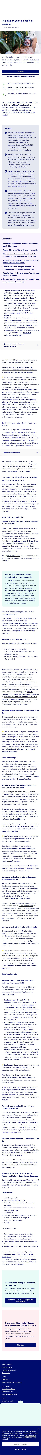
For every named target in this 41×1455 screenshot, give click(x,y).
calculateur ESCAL (13, 556)
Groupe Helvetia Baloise (9, 1394)
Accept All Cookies (20, 1444)
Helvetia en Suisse (7, 1392)
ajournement (26, 471)
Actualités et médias (8, 1389)
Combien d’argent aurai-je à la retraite (18, 372)
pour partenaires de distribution (12, 1382)
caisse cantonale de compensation (19, 849)
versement (14, 471)
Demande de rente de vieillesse (21, 541)
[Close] (39, 1429)
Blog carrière (6, 1373)
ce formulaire (15, 861)
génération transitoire (23, 839)
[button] (20, 76)
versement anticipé (26, 906)
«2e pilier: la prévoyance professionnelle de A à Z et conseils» (18, 313)
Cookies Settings (20, 1449)
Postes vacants (7, 1367)
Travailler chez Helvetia (9, 1370)
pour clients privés (7, 1401)
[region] (20, 1440)
